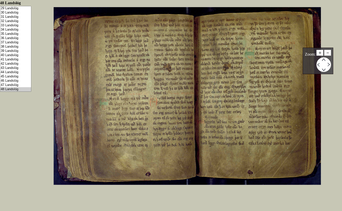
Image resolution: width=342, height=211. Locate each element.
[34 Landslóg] (15, 30)
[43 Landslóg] (15, 68)
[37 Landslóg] (15, 42)
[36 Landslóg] (15, 38)
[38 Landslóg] (15, 47)
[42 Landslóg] (15, 64)
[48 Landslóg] (15, 89)
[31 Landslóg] (15, 17)
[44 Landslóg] (15, 72)
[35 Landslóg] (15, 34)
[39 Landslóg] (15, 51)
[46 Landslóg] (15, 81)
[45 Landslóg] (15, 76)
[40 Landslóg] (15, 55)
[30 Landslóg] (15, 13)
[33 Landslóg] (15, 25)
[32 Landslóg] (15, 21)
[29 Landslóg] (15, 8)
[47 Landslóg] (15, 85)
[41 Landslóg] (15, 59)
